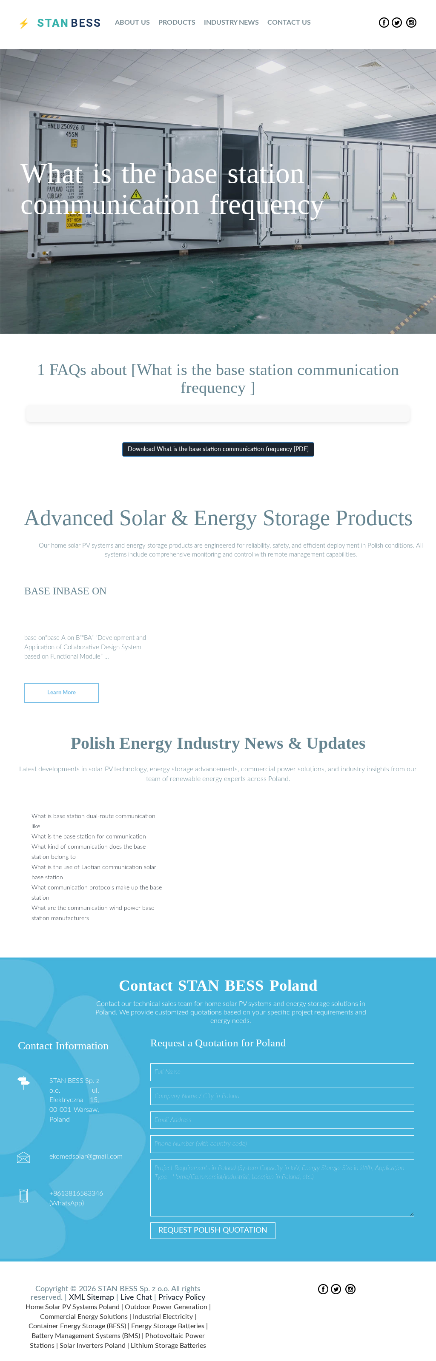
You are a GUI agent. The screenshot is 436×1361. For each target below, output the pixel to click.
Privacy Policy (181, 1297)
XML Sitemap (91, 1297)
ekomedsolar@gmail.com (86, 1156)
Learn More (61, 693)
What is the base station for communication (89, 837)
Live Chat (136, 1297)
